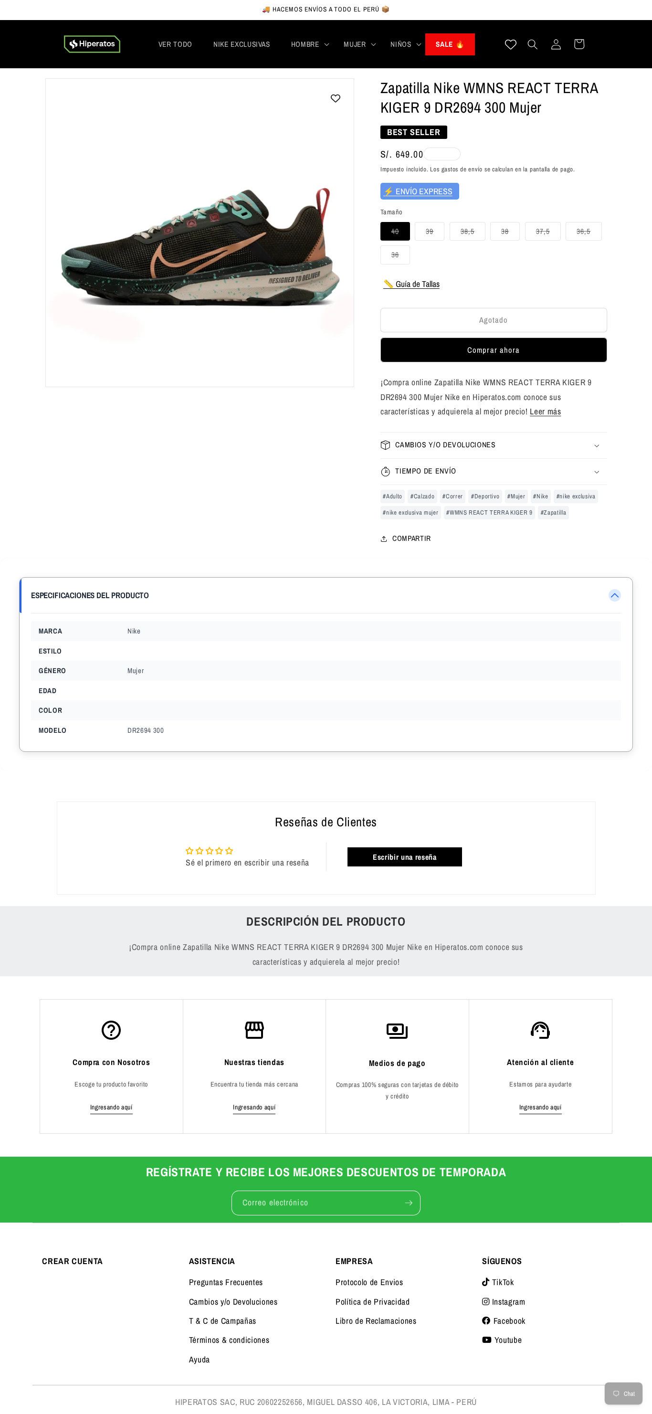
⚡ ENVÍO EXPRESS (417, 190)
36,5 (589, 233)
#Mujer (516, 496)
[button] (307, 44)
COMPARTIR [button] (411, 538)
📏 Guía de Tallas (411, 283)
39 (435, 233)
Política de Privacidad (373, 1301)
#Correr (452, 496)
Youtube (507, 1339)
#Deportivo (485, 496)
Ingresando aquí (111, 1107)
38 (510, 233)
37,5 (548, 233)
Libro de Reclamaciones (376, 1320)
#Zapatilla (554, 512)
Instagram (507, 1301)
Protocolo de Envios (369, 1282)
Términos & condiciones (229, 1339)
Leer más (545, 411)
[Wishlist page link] (510, 44)
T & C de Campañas (222, 1320)
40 (400, 233)
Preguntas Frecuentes (226, 1282)
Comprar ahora (493, 350)
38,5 (473, 233)
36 (400, 256)
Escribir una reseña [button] (405, 857)
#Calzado (422, 496)
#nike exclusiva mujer (410, 512)
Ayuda (199, 1359)
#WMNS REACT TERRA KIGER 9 (489, 512)
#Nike (540, 496)
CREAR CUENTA (72, 1261)
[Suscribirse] (408, 1203)
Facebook (508, 1320)
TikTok (502, 1282)
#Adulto (392, 496)
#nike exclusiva (576, 496)
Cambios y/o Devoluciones (233, 1301)
